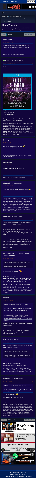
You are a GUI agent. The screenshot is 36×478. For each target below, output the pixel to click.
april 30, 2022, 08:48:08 (8, 186)
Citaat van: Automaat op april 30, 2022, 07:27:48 (17, 262)
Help (11, 472)
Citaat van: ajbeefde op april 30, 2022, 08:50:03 (17, 304)
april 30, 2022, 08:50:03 (8, 219)
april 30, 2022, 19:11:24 (8, 342)
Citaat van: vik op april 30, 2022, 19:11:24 (15, 385)
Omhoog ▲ (23, 472)
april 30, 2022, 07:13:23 (8, 142)
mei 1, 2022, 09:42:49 (7, 381)
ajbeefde (7, 216)
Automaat (8, 39)
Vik (5, 339)
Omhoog (4, 419)
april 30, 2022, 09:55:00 (8, 258)
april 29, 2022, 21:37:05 (8, 42)
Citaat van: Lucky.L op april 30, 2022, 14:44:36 (17, 351)
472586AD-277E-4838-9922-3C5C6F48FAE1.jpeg (18, 111)
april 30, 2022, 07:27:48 (8, 165)
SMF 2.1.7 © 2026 (14, 474)
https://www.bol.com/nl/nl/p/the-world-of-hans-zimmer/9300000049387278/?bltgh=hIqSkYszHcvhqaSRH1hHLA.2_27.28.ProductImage (17, 232)
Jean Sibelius (9, 253)
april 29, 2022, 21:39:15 (9, 63)
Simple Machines (22, 474)
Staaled (7, 183)
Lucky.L (7, 298)
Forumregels (16, 472)
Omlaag (4, 34)
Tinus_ (6, 140)
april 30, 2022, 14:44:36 (8, 300)
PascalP (7, 60)
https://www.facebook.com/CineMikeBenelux (14, 365)
